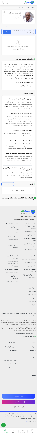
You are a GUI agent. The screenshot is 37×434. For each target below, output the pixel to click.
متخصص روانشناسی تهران (11, 269)
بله (7, 32)
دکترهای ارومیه (32, 294)
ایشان (22, 125)
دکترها (34, 347)
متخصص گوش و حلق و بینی (12, 228)
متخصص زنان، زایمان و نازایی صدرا (30, 270)
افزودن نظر (7, 184)
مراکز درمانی (33, 350)
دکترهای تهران (32, 291)
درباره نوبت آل (13, 350)
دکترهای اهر (33, 298)
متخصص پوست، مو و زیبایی (13, 240)
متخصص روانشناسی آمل (12, 272)
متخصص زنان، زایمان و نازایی (30, 245)
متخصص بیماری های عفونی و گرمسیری (11, 246)
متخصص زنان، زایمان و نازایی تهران (12, 257)
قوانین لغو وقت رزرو (12, 364)
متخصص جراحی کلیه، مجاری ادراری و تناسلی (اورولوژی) (30, 226)
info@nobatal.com (29, 336)
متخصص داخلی (14, 232)
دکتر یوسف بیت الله (9, 106)
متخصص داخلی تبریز (30, 256)
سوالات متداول (13, 357)
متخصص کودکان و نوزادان (12, 223)
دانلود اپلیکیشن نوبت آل (11, 347)
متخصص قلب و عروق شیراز (29, 259)
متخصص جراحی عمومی (30, 249)
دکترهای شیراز (32, 301)
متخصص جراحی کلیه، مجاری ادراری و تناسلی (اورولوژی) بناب (12, 264)
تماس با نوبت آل (13, 353)
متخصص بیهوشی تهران (12, 281)
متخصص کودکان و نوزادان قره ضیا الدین (29, 276)
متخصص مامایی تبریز (30, 262)
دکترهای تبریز (32, 288)
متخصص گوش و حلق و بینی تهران (12, 277)
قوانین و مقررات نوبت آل (10, 360)
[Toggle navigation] (34, 3)
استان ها (33, 357)
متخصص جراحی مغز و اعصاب (30, 239)
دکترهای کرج (32, 305)
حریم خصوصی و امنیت (11, 367)
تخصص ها (33, 353)
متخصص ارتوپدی (31, 235)
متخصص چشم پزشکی (30, 231)
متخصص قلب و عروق (12, 236)
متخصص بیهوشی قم (30, 266)
